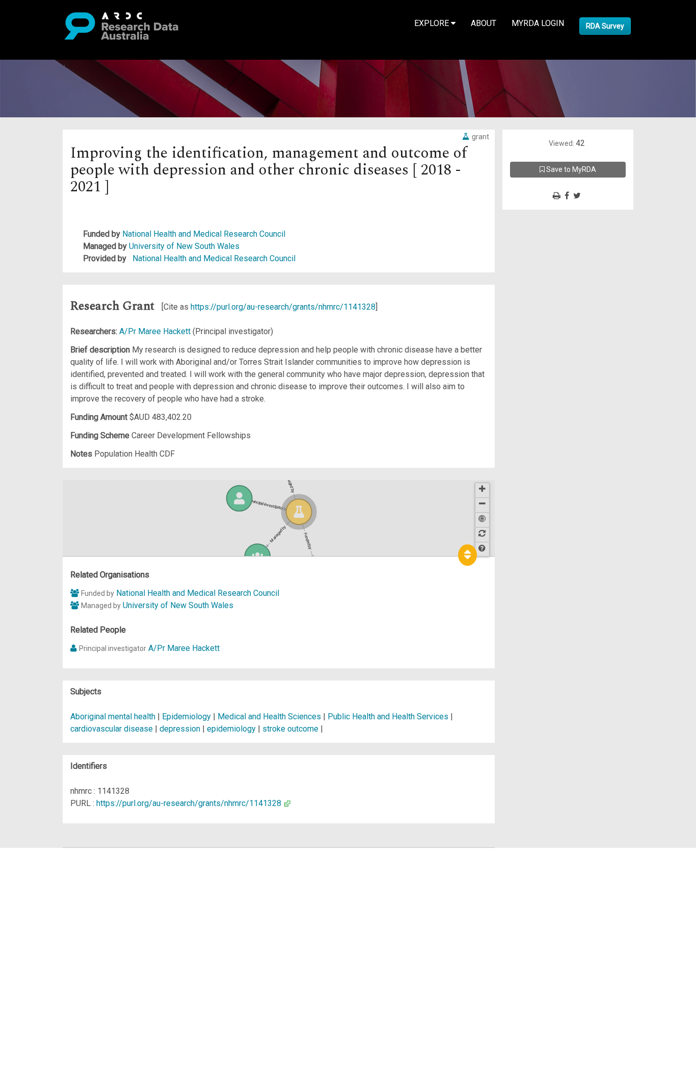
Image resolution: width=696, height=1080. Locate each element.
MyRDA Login (538, 23)
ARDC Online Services (71, 915)
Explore (432, 23)
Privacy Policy (57, 958)
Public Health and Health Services (389, 716)
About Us (48, 854)
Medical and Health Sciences (270, 716)
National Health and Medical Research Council (203, 234)
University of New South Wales (184, 246)
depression (179, 729)
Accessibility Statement (74, 970)
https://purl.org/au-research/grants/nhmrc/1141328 (283, 307)
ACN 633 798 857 (31, 988)
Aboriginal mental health (112, 716)
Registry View (57, 927)
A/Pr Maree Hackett (156, 331)
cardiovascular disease (111, 729)
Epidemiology (187, 716)
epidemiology (231, 729)
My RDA (46, 866)
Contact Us (51, 878)
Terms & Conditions (66, 945)
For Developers (59, 903)
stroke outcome (290, 729)
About (483, 23)
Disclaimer (51, 890)
